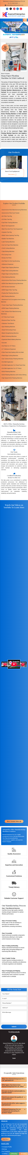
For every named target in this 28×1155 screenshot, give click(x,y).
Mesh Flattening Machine (9, 336)
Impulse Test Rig (7, 232)
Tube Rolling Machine (8, 251)
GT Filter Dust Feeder (8, 317)
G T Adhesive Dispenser (9, 349)
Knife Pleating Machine (8, 371)
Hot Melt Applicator (7, 362)
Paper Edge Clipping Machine (10, 267)
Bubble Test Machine (8, 238)
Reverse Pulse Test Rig (8, 320)
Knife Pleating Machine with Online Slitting (14, 375)
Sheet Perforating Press (9, 330)
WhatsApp (14, 1153)
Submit (14, 1026)
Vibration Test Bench (8, 323)
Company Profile (7, 1147)
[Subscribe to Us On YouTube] (21, 9)
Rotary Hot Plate (6, 258)
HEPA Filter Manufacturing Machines (12, 283)
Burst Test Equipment (8, 226)
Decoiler (4, 342)
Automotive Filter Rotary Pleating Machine (14, 280)
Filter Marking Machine (8, 277)
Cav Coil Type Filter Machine (10, 245)
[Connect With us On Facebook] (7, 9)
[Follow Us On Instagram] (14, 9)
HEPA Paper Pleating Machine (10, 308)
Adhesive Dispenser (7, 264)
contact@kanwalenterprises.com (14, 5)
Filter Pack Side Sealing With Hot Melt (13, 352)
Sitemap (4, 1149)
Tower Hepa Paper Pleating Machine (12, 305)
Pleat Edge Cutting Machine (10, 355)
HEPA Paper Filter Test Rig (9, 290)
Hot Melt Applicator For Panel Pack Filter (13, 365)
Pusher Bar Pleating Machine (10, 293)
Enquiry (24, 1153)
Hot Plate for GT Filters (8, 346)
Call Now (5, 1153)
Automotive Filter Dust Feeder (10, 213)
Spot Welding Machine (8, 326)
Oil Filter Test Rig (7, 219)
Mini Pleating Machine (8, 296)
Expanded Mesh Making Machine (11, 339)
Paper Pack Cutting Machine (10, 270)
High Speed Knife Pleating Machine (12, 378)
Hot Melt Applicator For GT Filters (11, 368)
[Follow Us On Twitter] (10, 9)
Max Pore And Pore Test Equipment (12, 229)
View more (13, 188)
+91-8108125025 (13, 3)
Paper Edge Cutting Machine (10, 274)
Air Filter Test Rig (7, 216)
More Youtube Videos (13, 821)
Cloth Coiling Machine (8, 248)
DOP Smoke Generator (8, 286)
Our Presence (6, 1151)
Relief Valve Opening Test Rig (10, 235)
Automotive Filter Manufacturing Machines (14, 210)
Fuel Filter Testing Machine (10, 222)
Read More (6, 1139)
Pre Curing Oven (6, 254)
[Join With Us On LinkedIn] (17, 9)
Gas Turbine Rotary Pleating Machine (12, 358)
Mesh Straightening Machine (10, 333)
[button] (2, 27)
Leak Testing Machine (8, 242)
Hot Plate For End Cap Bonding (11, 261)
